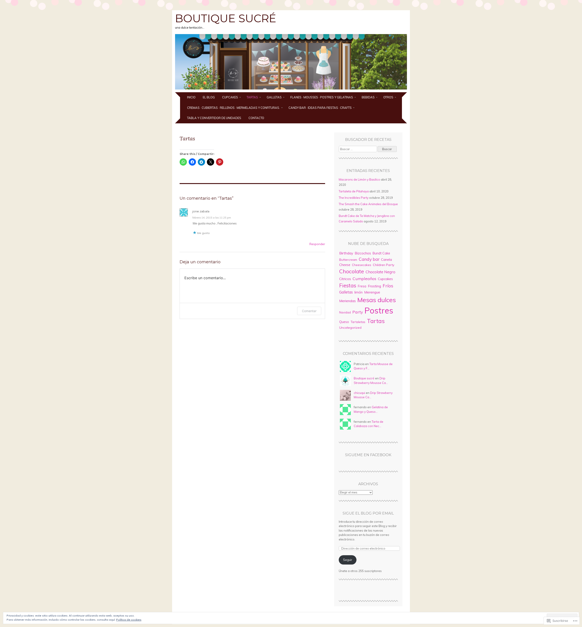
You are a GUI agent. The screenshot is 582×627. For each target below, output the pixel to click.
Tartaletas (358, 322)
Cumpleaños (364, 278)
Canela (386, 259)
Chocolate (351, 271)
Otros (388, 97)
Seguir (347, 560)
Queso (344, 322)
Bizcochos (363, 253)
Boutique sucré (225, 18)
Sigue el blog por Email (368, 513)
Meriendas (347, 301)
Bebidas (368, 97)
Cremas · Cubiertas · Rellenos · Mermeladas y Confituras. (233, 107)
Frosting (374, 286)
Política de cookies (128, 619)
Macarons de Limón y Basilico (359, 179)
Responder (317, 244)
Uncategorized (350, 328)
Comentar (309, 311)
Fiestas (347, 285)
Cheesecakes (361, 265)
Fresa (362, 286)
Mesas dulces (376, 300)
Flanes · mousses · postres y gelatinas (321, 97)
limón (358, 292)
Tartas (252, 97)
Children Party (383, 265)
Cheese (344, 265)
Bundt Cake (381, 253)
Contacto (256, 118)
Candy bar (369, 259)
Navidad (345, 312)
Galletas (274, 97)
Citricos (345, 279)
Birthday (346, 253)
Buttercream (348, 259)
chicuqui (359, 393)
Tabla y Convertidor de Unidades (214, 118)
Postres (378, 310)
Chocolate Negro (380, 271)
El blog (209, 97)
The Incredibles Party (354, 197)
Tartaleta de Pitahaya (354, 191)
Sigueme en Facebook (368, 455)
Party (357, 311)
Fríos (388, 286)
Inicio (191, 97)
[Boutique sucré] (291, 89)
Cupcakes (230, 97)
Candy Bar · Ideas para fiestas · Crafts (320, 107)
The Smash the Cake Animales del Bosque (368, 204)
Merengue (372, 292)
